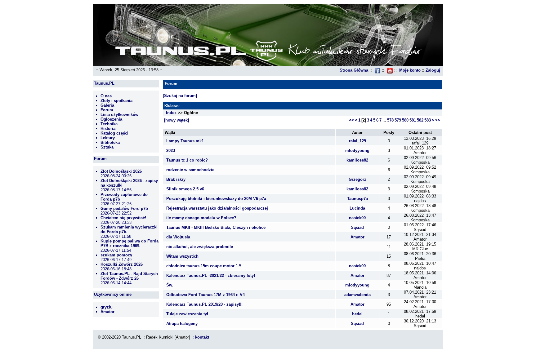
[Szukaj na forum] (180, 95)
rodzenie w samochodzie (190, 169)
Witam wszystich (182, 256)
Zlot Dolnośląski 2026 (121, 171)
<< (351, 120)
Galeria (107, 105)
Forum (106, 110)
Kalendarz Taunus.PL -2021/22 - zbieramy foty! (210, 275)
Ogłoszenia (111, 119)
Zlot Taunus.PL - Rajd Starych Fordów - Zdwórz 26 (129, 276)
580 (405, 120)
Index (171, 112)
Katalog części (114, 133)
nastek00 (357, 217)
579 (398, 120)
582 (420, 120)
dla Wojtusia (178, 237)
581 (412, 120)
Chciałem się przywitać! (123, 217)
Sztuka (107, 147)
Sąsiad (357, 227)
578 (390, 120)
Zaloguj (433, 70)
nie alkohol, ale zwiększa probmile (199, 246)
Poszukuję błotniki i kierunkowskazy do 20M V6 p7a (216, 198)
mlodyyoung (357, 150)
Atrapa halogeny (182, 323)
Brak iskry (175, 179)
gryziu (106, 307)
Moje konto (410, 70)
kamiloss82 (357, 160)
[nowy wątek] (176, 120)
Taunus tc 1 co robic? (187, 160)
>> (437, 120)
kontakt (202, 337)
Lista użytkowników (119, 114)
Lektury (107, 137)
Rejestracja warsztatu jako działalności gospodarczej (217, 208)
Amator (107, 311)
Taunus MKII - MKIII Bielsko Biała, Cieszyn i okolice (216, 227)
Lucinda (357, 208)
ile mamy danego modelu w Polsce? (201, 217)
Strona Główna (354, 70)
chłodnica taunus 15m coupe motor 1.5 (203, 266)
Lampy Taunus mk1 (185, 141)
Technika (109, 124)
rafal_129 (357, 141)
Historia (107, 128)
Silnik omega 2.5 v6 (185, 189)
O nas (106, 96)
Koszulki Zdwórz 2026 (121, 264)
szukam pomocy (116, 255)
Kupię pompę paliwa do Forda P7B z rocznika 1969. (129, 243)
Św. (169, 285)
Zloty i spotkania (116, 100)
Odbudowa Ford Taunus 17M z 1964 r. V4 (205, 294)
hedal (357, 314)
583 (427, 120)
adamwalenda (357, 294)
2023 (170, 150)
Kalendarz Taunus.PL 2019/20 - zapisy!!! (204, 304)
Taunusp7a (357, 198)
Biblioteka (110, 142)
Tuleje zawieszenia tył (187, 314)
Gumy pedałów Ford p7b (124, 208)
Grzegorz (357, 179)
